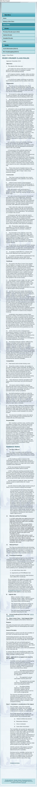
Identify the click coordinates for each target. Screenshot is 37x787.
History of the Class (8, 21)
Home (4, 18)
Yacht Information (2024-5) (10, 48)
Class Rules (6, 24)
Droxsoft (24, 782)
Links (4, 41)
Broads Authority (9, 780)
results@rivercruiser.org (14, 590)
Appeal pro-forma (15, 763)
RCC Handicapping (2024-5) (11, 51)
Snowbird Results (8, 38)
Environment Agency (27, 780)
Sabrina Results (7, 35)
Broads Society (17, 780)
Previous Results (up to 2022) (11, 32)
